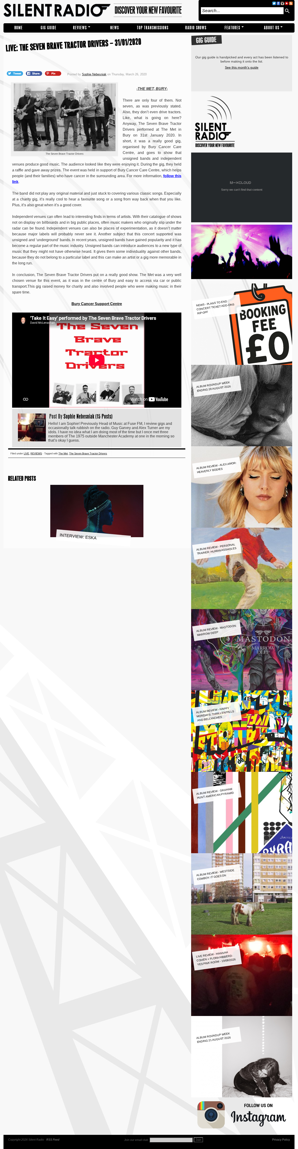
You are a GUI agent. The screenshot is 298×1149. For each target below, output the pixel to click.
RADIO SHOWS (196, 28)
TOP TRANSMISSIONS (153, 28)
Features (232, 28)
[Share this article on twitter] (15, 73)
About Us (271, 28)
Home (18, 28)
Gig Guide (49, 28)
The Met (63, 453)
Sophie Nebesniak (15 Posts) (88, 416)
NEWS (114, 28)
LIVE (26, 453)
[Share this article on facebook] (34, 73)
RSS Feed (52, 1139)
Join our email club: (136, 1140)
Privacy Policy (281, 1139)
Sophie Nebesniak (94, 74)
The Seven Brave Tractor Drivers (88, 453)
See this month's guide (241, 67)
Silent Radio (99, 10)
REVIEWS (80, 28)
